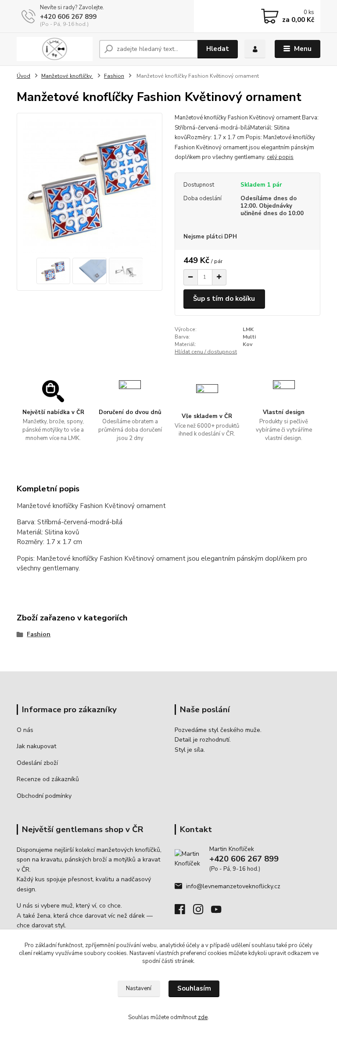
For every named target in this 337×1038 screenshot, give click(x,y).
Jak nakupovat (36, 746)
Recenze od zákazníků (48, 779)
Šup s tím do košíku (224, 298)
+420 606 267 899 (68, 16)
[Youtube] (220, 912)
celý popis (280, 157)
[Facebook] (184, 912)
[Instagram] (202, 912)
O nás (25, 730)
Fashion (114, 75)
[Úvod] (55, 49)
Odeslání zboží (37, 763)
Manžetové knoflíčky (67, 75)
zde (203, 1017)
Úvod (23, 75)
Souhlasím (194, 988)
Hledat (217, 48)
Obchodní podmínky (44, 796)
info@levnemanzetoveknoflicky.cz (233, 886)
